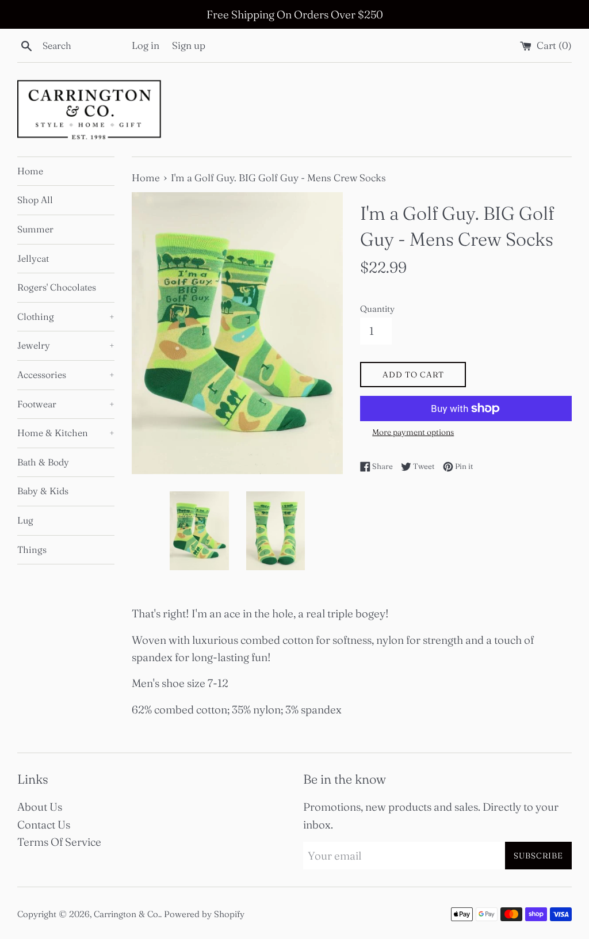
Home (30, 171)
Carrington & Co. (127, 914)
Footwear (65, 404)
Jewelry (65, 345)
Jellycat (33, 258)
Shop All (35, 199)
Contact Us (43, 824)
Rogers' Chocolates (56, 287)
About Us (39, 807)
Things (32, 549)
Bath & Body (43, 462)
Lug (25, 520)
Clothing (65, 316)
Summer (35, 229)
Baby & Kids (42, 491)
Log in (145, 45)
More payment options (413, 432)
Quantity (377, 308)
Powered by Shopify (204, 914)
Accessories (65, 374)
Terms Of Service (59, 842)
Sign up (188, 45)
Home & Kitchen (65, 432)
